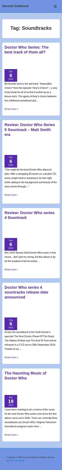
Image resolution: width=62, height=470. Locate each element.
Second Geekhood (15, 6)
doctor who (18, 65)
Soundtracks (47, 65)
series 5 (45, 148)
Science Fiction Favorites (44, 227)
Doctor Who (24, 62)
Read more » (11, 109)
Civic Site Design (17, 460)
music (22, 391)
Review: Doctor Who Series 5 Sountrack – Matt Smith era (30, 129)
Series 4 (52, 231)
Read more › (11, 195)
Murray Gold (32, 65)
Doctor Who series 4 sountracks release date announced (26, 292)
